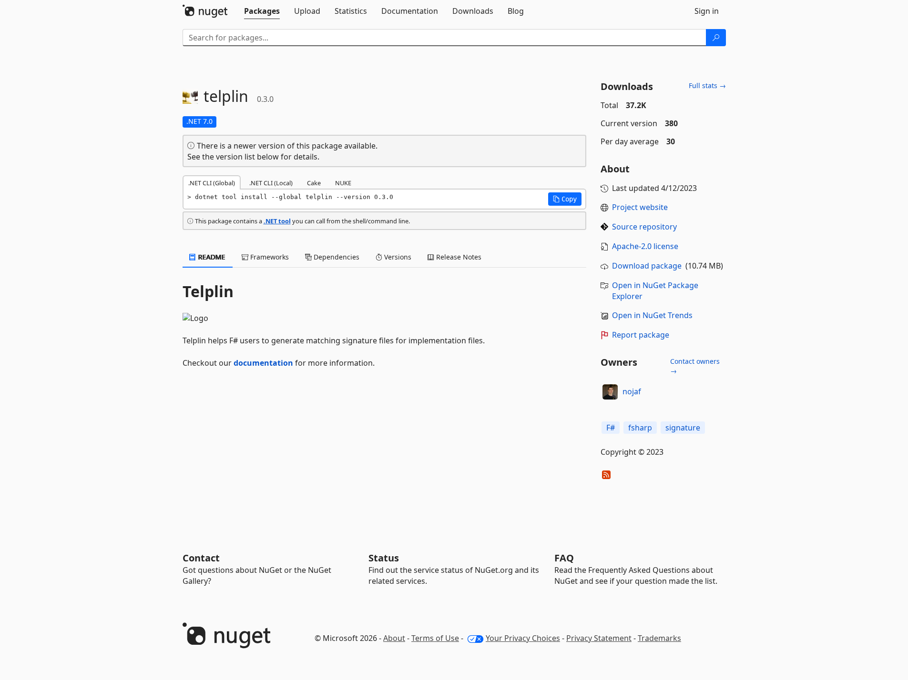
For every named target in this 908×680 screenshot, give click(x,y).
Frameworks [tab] (268, 256)
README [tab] (210, 256)
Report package (640, 335)
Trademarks (659, 638)
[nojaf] (610, 391)
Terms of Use (435, 638)
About (394, 638)
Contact (201, 557)
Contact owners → (695, 366)
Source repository (644, 226)
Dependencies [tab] (335, 256)
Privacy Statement (599, 638)
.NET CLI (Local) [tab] (271, 183)
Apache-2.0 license (645, 246)
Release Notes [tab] (457, 256)
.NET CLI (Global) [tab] (211, 183)
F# (610, 427)
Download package (647, 265)
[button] (565, 199)
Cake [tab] (314, 183)
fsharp (640, 427)
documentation (263, 363)
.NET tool (277, 221)
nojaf (631, 391)
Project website (640, 207)
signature (682, 427)
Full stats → (707, 85)
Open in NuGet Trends (652, 315)
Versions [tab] (396, 256)
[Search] (716, 37)
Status (383, 557)
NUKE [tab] (343, 183)
